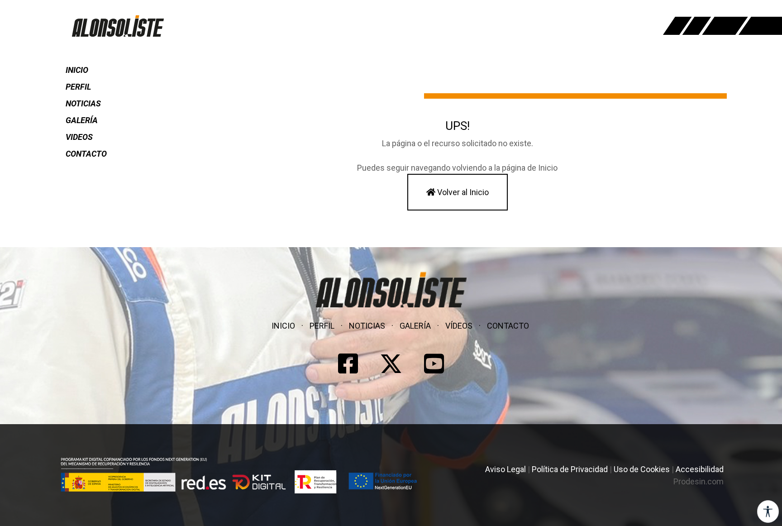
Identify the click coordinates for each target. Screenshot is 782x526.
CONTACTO (86, 153)
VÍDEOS (458, 325)
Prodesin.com (698, 481)
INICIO (77, 70)
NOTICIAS (83, 103)
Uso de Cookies (642, 469)
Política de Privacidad (570, 469)
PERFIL (78, 86)
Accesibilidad (700, 469)
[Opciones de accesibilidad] (768, 511)
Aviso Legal (505, 469)
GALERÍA (82, 120)
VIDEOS (79, 137)
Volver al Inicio (462, 192)
